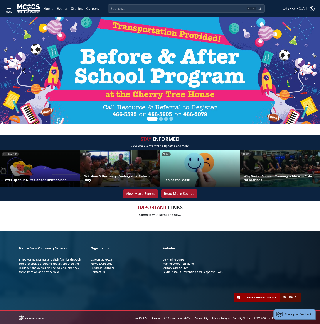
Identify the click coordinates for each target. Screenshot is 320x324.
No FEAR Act (141, 318)
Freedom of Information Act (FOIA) (171, 318)
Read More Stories (179, 193)
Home (48, 8)
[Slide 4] (171, 119)
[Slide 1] (152, 119)
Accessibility (201, 318)
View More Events (140, 193)
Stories (77, 8)
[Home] (28, 8)
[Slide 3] (166, 119)
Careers (92, 8)
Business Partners (102, 268)
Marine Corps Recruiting (178, 264)
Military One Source (175, 268)
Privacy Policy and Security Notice (231, 318)
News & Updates (101, 264)
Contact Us (98, 272)
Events (62, 8)
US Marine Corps (173, 259)
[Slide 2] (161, 119)
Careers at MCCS (101, 259)
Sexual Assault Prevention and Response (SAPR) (193, 272)
